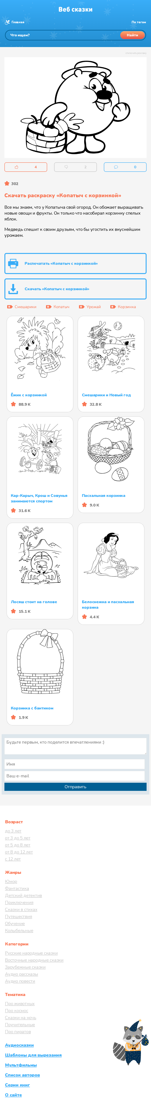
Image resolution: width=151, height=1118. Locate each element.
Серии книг (17, 1085)
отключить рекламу (136, 53)
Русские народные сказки (31, 953)
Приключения (19, 902)
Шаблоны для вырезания (33, 1055)
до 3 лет (13, 831)
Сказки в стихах (21, 909)
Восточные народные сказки (34, 960)
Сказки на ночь (20, 1018)
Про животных (20, 1004)
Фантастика (17, 888)
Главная (18, 22)
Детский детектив (23, 895)
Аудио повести (20, 981)
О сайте (13, 1095)
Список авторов (22, 1075)
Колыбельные (19, 930)
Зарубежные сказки (25, 967)
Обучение (15, 923)
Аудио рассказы (21, 974)
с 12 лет (13, 859)
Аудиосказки (19, 1045)
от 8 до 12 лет (19, 852)
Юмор (11, 881)
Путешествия (18, 916)
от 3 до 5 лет (17, 838)
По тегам (139, 22)
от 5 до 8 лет (17, 845)
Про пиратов (18, 1032)
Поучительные (20, 1025)
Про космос (16, 1011)
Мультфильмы (21, 1065)
